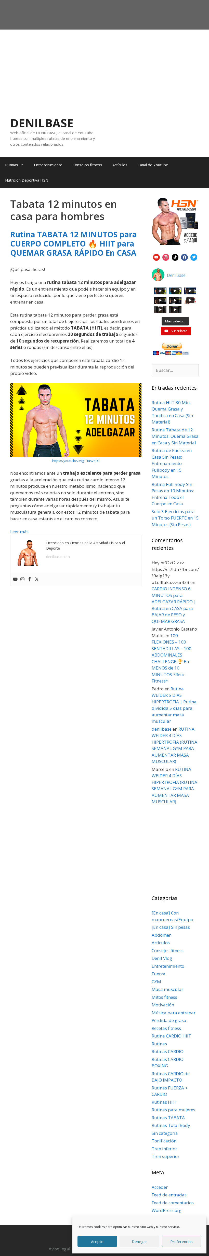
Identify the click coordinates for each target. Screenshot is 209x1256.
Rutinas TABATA (168, 1118)
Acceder (160, 1187)
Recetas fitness (166, 1028)
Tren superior (165, 1156)
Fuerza (158, 974)
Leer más (19, 532)
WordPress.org (166, 1210)
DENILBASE (41, 123)
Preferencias (181, 1241)
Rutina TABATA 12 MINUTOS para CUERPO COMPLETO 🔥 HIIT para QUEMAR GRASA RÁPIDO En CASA (73, 243)
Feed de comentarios (173, 1203)
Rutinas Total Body (171, 1125)
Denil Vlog (162, 958)
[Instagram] (22, 579)
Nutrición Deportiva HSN (26, 180)
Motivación (163, 1005)
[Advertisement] (104, 67)
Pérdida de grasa (169, 1020)
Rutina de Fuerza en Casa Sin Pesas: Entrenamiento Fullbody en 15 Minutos (172, 463)
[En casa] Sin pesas (171, 927)
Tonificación (164, 1141)
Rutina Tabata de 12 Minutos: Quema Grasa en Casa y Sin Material (175, 436)
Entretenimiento (48, 164)
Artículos (119, 164)
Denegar (139, 1241)
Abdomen (162, 935)
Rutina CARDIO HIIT (171, 1036)
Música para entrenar (173, 1013)
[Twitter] (36, 579)
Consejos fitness (87, 164)
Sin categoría (165, 1133)
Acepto (97, 1241)
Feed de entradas (169, 1195)
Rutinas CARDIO (168, 1051)
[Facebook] (29, 579)
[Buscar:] (175, 370)
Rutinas (11, 164)
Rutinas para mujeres (173, 1110)
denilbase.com (58, 556)
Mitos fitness (164, 997)
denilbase (162, 729)
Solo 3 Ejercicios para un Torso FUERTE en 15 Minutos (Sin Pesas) (175, 518)
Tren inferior (164, 1149)
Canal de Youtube (153, 164)
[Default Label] (156, 257)
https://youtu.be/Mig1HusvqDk (76, 460)
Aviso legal (59, 1249)
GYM (156, 982)
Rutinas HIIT (164, 1102)
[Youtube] (15, 579)
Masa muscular (167, 989)
